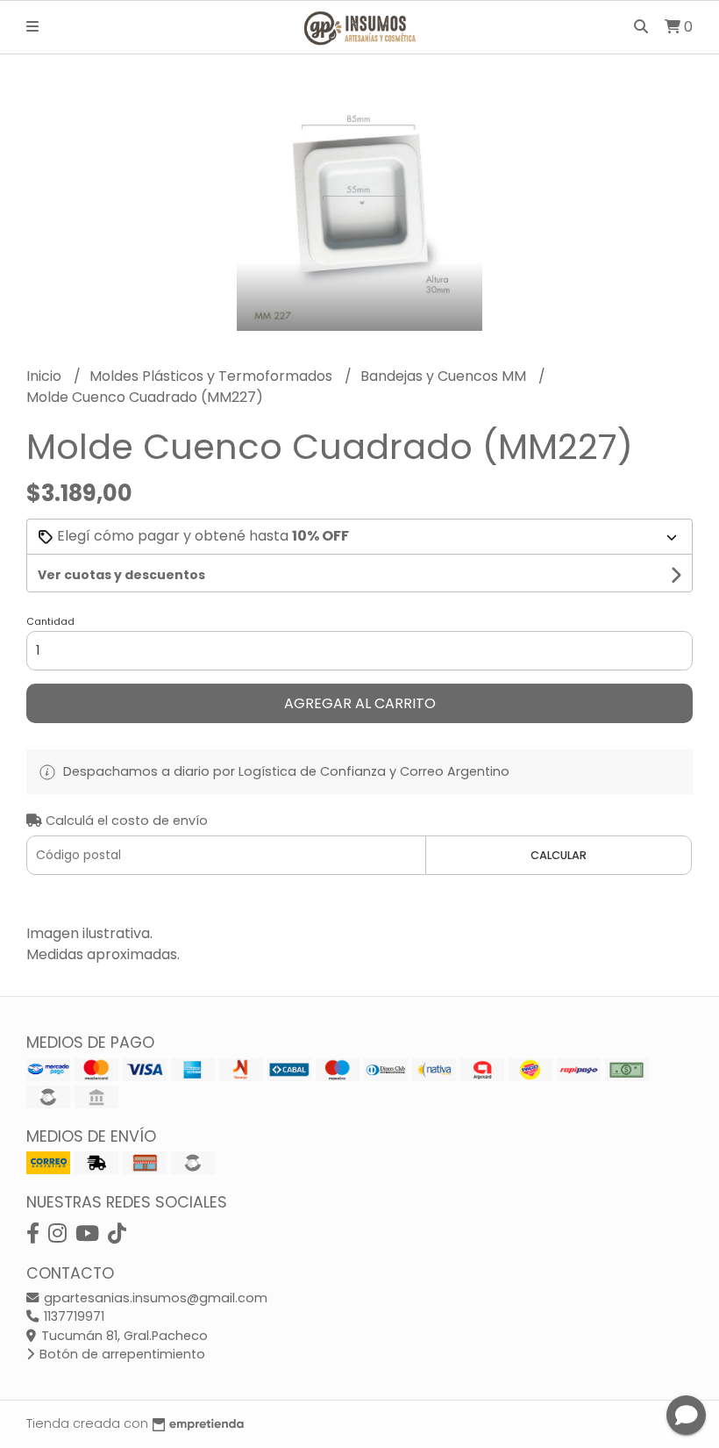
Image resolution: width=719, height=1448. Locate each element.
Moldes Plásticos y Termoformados (212, 376)
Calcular (558, 855)
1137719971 (72, 1316)
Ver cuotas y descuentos (121, 575)
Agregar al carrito (360, 703)
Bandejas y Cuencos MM (445, 376)
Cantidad (50, 621)
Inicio (45, 376)
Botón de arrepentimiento (120, 1354)
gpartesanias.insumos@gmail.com (153, 1298)
